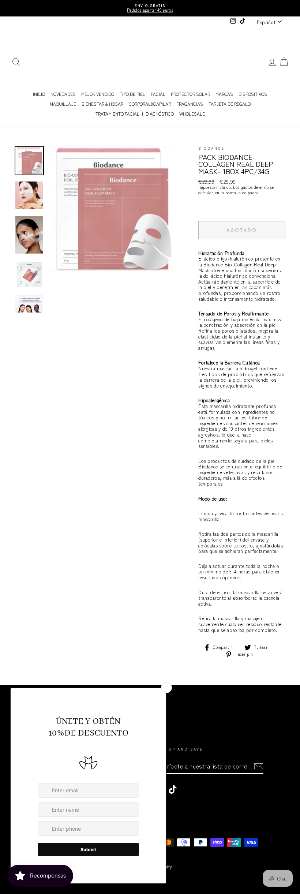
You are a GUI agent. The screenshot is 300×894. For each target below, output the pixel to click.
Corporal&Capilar (150, 104)
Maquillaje (63, 104)
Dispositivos (253, 94)
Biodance (211, 148)
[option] (150, 8)
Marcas (224, 94)
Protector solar (190, 94)
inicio (39, 94)
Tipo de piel (132, 94)
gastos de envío (255, 187)
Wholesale (192, 114)
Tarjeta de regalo (230, 104)
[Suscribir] (258, 766)
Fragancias (189, 104)
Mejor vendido (97, 94)
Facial (158, 94)
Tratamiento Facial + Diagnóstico (134, 114)
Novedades (63, 94)
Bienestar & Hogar (102, 104)
